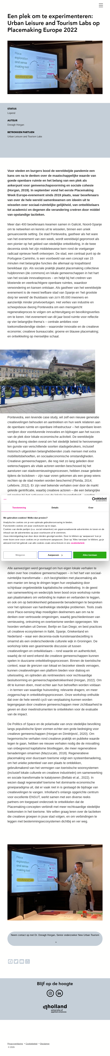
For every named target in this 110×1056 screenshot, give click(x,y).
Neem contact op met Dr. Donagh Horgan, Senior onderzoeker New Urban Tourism (55, 935)
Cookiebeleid (31, 1044)
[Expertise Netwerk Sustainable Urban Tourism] (55, 6)
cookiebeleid (77, 543)
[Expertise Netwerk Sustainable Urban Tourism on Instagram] (50, 993)
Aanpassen (53, 555)
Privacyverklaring (15, 1044)
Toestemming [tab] (19, 507)
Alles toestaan (90, 555)
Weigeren (20, 555)
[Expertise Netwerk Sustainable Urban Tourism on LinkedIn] (59, 993)
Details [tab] (55, 507)
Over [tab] (90, 507)
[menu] (101, 5)
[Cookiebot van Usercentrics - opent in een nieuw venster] (94, 499)
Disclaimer (45, 1044)
